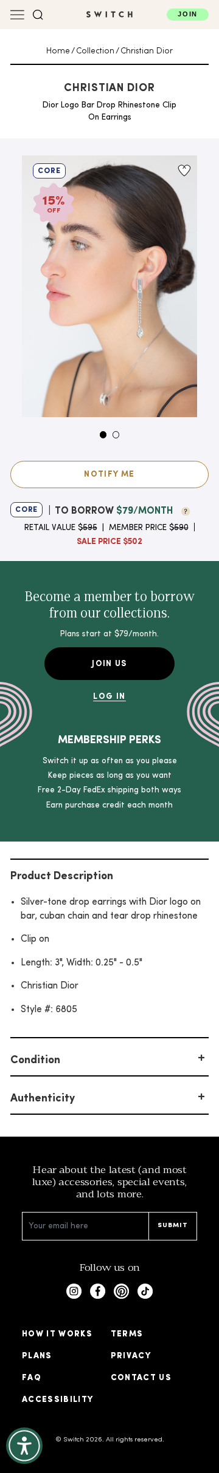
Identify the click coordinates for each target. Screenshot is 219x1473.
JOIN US (109, 664)
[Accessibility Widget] (24, 1445)
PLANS (37, 1356)
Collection (95, 51)
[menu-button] (17, 15)
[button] (38, 14)
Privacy (131, 1356)
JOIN (188, 14)
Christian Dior (146, 51)
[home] (109, 14)
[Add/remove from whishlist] (183, 170)
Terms (127, 1334)
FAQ (31, 1378)
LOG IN (109, 697)
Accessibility (58, 1400)
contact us (141, 1378)
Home (58, 51)
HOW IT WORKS (57, 1334)
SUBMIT (173, 1225)
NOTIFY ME (109, 474)
